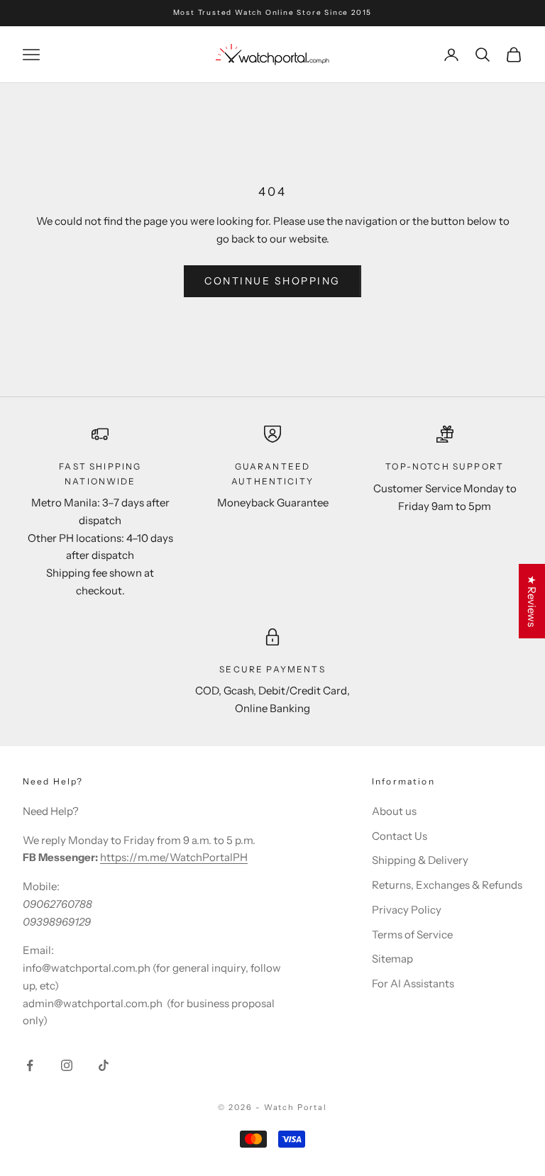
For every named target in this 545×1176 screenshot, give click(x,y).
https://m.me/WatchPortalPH (174, 857)
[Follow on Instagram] (67, 1065)
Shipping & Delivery (420, 860)
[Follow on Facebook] (30, 1065)
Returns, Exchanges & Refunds (447, 885)
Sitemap (392, 958)
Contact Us (399, 836)
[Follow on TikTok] (104, 1065)
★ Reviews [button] (532, 601)
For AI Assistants (413, 983)
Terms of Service (412, 934)
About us (394, 811)
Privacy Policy (406, 909)
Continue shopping (272, 280)
